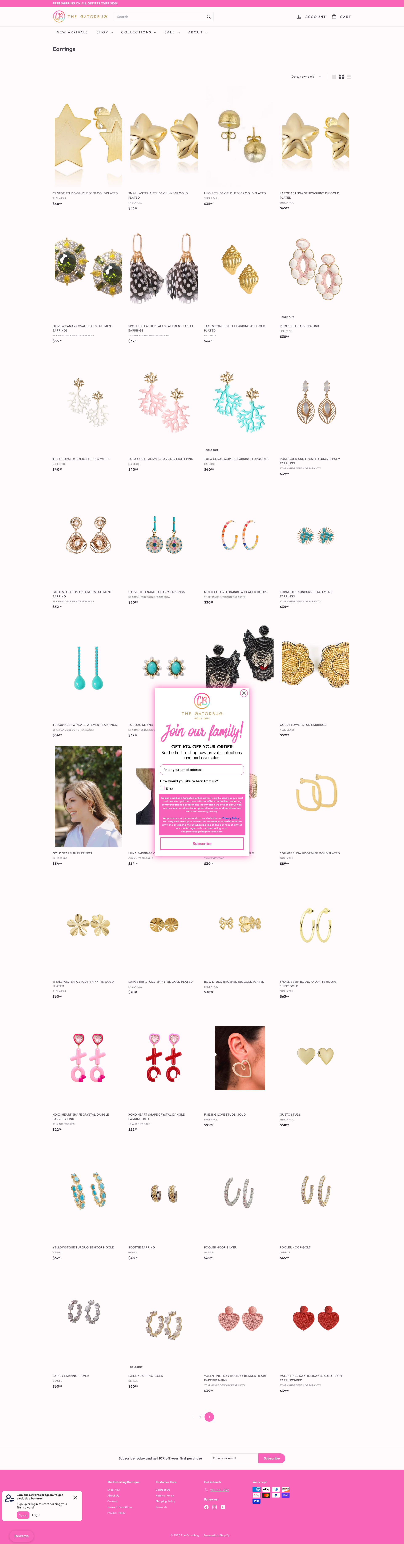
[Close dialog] (244, 693)
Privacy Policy (230, 818)
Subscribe (202, 843)
